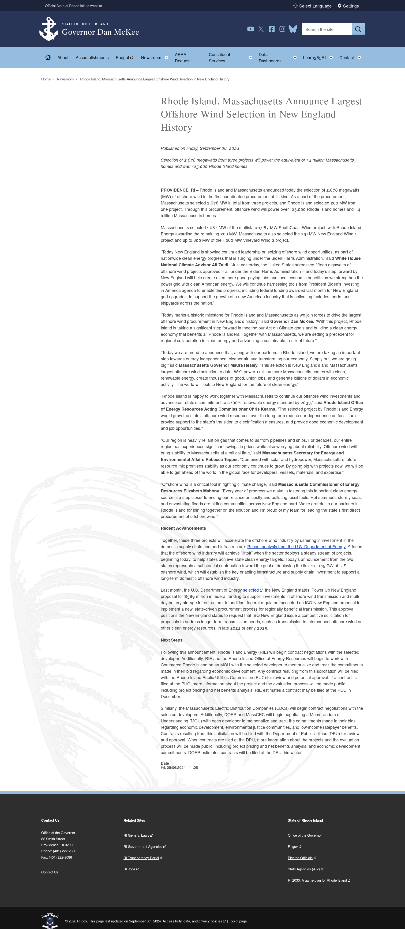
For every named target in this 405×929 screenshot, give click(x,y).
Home (46, 78)
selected (251, 590)
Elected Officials (300, 857)
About (62, 57)
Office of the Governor (305, 835)
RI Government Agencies (143, 846)
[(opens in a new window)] (250, 29)
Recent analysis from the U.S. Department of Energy (296, 546)
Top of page (238, 920)
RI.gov (293, 846)
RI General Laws (136, 835)
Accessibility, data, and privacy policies (192, 920)
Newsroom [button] (156, 56)
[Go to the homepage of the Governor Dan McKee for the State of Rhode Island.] (51, 29)
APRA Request (183, 57)
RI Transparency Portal (141, 857)
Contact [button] (351, 56)
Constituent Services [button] (232, 57)
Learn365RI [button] (319, 56)
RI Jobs (129, 868)
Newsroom (65, 78)
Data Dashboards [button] (279, 57)
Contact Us (50, 871)
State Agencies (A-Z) (304, 868)
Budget (122, 57)
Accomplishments (92, 57)
